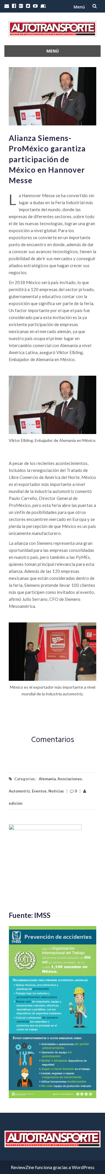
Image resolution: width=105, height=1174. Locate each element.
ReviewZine (22, 1167)
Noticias (56, 791)
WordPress (83, 1167)
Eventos (39, 791)
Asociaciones (69, 778)
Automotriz (19, 791)
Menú (79, 7)
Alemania (47, 778)
